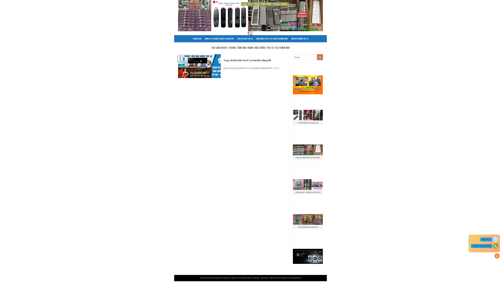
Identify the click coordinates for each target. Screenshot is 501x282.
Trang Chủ (197, 38)
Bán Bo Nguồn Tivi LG (299, 38)
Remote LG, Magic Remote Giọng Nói (219, 38)
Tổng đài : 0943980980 (482, 246)
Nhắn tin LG (486, 239)
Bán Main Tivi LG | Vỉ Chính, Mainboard (272, 38)
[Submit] (320, 57)
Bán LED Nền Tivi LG (245, 38)
